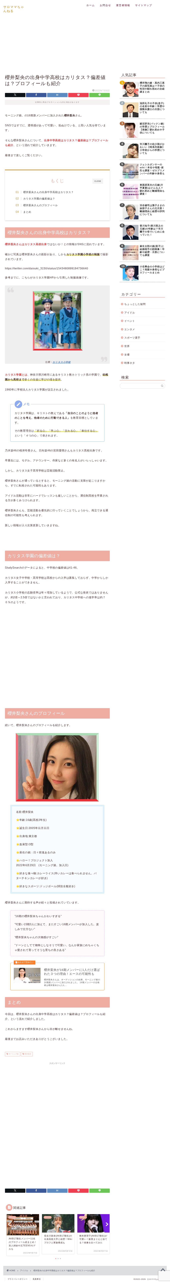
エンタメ (129, 329)
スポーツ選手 (132, 337)
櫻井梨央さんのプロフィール (40, 205)
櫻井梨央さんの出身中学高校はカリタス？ (48, 192)
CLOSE (97, 181)
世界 (127, 346)
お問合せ (105, 5)
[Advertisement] (85, 43)
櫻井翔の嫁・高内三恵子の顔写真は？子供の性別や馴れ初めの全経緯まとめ (152, 87)
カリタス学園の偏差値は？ (39, 198)
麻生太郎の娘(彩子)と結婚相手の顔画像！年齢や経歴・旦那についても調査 (152, 250)
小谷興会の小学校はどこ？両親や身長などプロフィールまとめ (152, 269)
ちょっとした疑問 (135, 304)
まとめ (27, 211)
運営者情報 (123, 5)
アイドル (129, 312)
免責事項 (37, 1279)
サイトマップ (143, 5)
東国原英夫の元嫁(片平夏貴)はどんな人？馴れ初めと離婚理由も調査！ (152, 189)
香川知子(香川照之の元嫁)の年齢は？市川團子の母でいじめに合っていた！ (152, 230)
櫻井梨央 (27, 1054)
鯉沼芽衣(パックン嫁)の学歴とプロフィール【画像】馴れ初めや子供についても (152, 128)
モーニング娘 (13, 1054)
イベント (129, 320)
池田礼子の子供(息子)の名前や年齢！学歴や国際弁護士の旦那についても (152, 108)
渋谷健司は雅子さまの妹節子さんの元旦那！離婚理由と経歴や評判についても (152, 210)
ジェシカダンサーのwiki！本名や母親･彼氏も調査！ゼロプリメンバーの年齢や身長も (152, 169)
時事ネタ (129, 362)
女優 (127, 354)
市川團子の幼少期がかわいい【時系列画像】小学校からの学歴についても (152, 148)
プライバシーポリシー (18, 1279)
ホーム (90, 5)
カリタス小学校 (61, 362)
